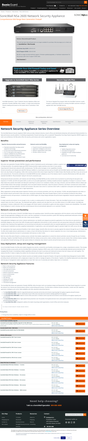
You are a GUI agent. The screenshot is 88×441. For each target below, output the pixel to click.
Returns (32, 422)
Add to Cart (81, 324)
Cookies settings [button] (57, 437)
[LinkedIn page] (74, 422)
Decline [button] (69, 437)
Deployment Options (44, 122)
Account (84, 8)
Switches (18, 426)
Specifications (57, 121)
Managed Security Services (22, 424)
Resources (69, 8)
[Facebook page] (66, 422)
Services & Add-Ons (69, 122)
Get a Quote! (77, 8)
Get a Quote (5, 424)
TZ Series (18, 417)
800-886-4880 (83, 5)
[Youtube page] (71, 422)
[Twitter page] (69, 422)
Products (33, 8)
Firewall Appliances (42, 8)
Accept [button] (63, 437)
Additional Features (31, 122)
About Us (32, 417)
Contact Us (62, 5)
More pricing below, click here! (44, 117)
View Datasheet (21, 59)
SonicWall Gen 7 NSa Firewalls (27, 44)
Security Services (53, 8)
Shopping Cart (5, 419)
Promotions (62, 8)
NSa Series (15, 11)
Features (18, 121)
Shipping (32, 419)
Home (2, 11)
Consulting (32, 424)
